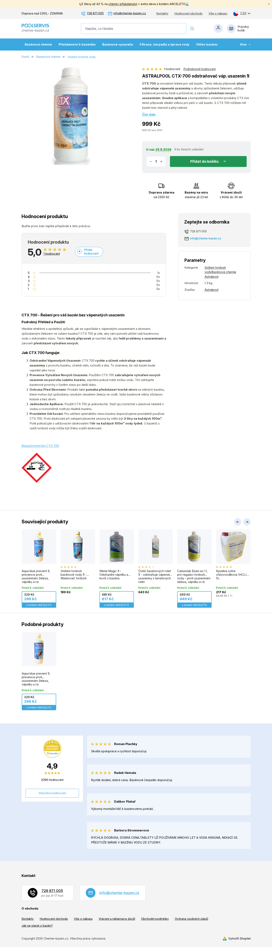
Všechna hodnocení (52, 793)
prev (237, 522)
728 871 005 (95, 13)
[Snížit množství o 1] (150, 161)
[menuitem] (38, 44)
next (247, 522)
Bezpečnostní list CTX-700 (40, 446)
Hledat (192, 28)
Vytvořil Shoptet (239, 938)
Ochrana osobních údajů (191, 919)
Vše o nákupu (218, 13)
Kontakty (162, 13)
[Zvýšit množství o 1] (161, 161)
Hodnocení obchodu (188, 13)
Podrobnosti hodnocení (199, 69)
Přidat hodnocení (91, 251)
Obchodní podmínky (155, 919)
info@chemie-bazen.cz (130, 13)
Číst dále (149, 114)
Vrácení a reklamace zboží (117, 919)
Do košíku (210, 161)
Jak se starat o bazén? (37, 925)
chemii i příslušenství (123, 4)
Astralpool (211, 290)
